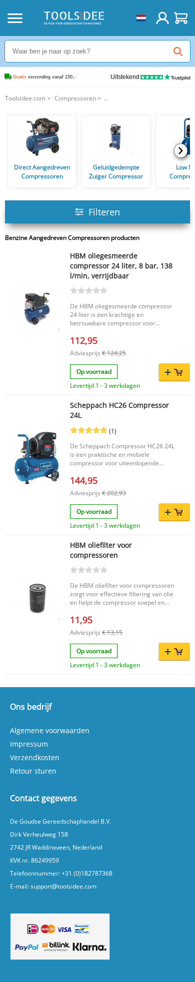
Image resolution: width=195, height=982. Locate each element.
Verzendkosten (35, 757)
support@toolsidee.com (63, 886)
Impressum (29, 744)
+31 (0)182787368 (87, 873)
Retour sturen (33, 771)
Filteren (104, 212)
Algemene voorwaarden (50, 730)
